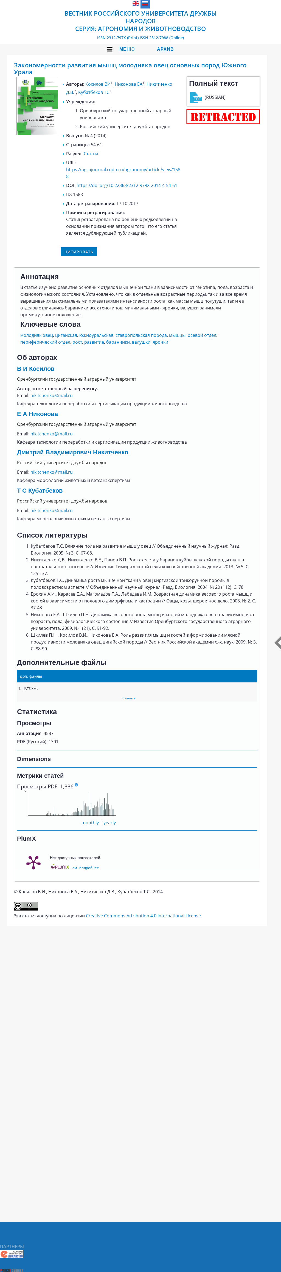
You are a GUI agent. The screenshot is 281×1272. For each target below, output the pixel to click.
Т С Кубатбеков (40, 490)
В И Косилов (36, 368)
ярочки (160, 342)
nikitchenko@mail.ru (51, 395)
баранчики (118, 342)
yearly (109, 823)
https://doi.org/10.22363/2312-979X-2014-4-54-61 (127, 185)
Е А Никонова (37, 413)
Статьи (91, 154)
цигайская (66, 335)
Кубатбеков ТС (93, 93)
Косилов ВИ (98, 84)
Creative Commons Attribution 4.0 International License (143, 916)
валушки (141, 342)
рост (77, 342)
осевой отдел (202, 335)
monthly (90, 823)
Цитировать (78, 251)
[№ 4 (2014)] (37, 133)
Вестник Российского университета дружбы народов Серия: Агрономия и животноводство (140, 21)
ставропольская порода (141, 335)
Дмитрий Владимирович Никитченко (72, 452)
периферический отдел (45, 342)
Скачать (129, 698)
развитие (94, 342)
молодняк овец (36, 335)
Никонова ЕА (128, 84)
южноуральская (96, 335)
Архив (165, 49)
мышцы (177, 335)
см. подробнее (85, 867)
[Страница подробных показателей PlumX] (33, 862)
